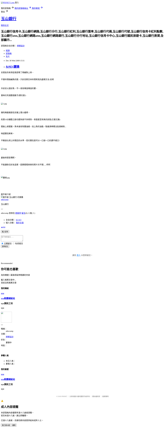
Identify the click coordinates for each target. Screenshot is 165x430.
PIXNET (64, 396)
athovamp (4, 199)
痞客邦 (18, 213)
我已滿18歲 (6, 425)
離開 (13, 425)
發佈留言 (5, 246)
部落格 (9, 53)
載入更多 (5, 232)
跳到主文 (5, 25)
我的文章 (20, 223)
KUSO (18, 220)
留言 (23, 213)
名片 (8, 56)
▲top (3, 227)
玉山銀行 (8, 19)
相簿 (8, 51)
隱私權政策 (96, 396)
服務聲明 (105, 396)
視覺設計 (21, 46)
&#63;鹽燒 (12, 66)
